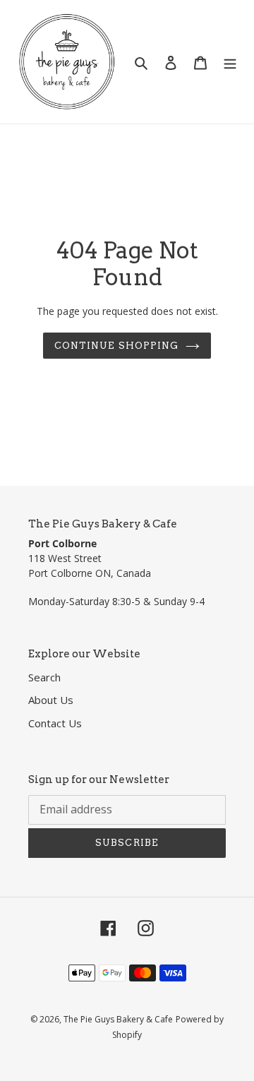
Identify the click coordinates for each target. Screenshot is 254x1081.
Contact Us (55, 723)
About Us (50, 700)
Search (44, 677)
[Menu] (230, 62)
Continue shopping (116, 345)
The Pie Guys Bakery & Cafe (118, 1019)
